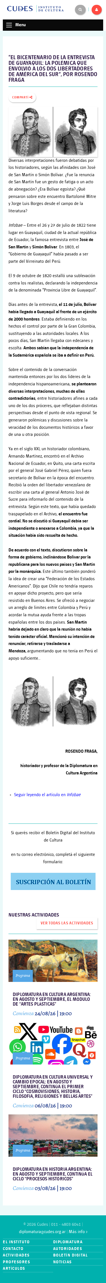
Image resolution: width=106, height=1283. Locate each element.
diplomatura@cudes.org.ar (42, 1231)
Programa (23, 975)
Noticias (62, 1262)
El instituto (16, 1242)
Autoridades (67, 1249)
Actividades (16, 1255)
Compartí (20, 97)
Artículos (14, 1268)
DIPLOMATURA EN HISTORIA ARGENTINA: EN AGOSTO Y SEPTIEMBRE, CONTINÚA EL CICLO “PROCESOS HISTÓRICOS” (52, 1174)
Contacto (13, 1249)
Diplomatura (68, 1242)
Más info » (78, 1231)
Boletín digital (70, 1255)
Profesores (16, 1262)
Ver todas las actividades (67, 923)
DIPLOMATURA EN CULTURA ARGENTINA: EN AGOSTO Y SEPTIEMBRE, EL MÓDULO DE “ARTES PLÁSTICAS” (52, 999)
